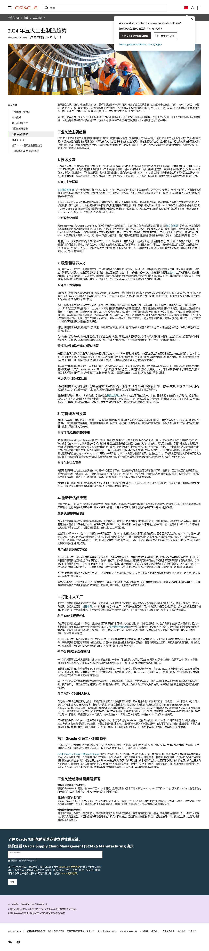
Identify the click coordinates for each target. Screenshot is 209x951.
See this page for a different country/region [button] (140, 44)
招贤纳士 (155, 931)
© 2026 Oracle (14, 931)
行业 (26, 17)
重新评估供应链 (20, 134)
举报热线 (181, 931)
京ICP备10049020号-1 (107, 931)
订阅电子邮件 (168, 931)
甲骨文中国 (13, 17)
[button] (10, 8)
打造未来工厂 (18, 139)
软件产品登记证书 (56, 931)
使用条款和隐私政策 (36, 931)
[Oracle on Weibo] (18, 942)
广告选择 (144, 931)
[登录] (193, 8)
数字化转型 (172, 225)
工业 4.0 (171, 272)
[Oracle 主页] (26, 8)
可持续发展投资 (20, 128)
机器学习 (87, 606)
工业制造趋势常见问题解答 (25, 151)
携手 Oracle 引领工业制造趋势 (27, 145)
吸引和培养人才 (20, 123)
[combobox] (104, 8)
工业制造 (37, 17)
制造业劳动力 (114, 395)
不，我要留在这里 (165, 35)
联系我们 (192, 931)
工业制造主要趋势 (21, 111)
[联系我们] (199, 8)
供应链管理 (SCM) (118, 626)
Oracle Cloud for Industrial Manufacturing (78, 754)
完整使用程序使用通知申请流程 (80, 931)
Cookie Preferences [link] (128, 931)
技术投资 (16, 117)
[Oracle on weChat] (10, 942)
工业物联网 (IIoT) (66, 189)
